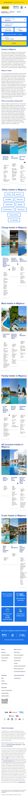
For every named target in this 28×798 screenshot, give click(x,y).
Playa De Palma (14, 215)
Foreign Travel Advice (6, 690)
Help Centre (17, 652)
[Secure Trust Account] (22, 635)
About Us (3, 652)
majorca (19, 11)
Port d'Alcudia (14, 220)
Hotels (3, 680)
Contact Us (4, 660)
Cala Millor (8, 199)
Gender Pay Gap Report (20, 665)
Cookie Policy (17, 660)
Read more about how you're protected (14, 639)
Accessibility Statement (19, 671)
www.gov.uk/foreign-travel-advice (14, 744)
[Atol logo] (12, 635)
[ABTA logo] (16, 7)
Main (2, 678)
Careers (16, 663)
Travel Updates (5, 693)
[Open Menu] (25, 7)
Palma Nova (9, 204)
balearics (12, 11)
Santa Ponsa (21, 209)
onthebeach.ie (17, 678)
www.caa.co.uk (22, 782)
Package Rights (17, 657)
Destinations (4, 11)
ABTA (7, 757)
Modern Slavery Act (18, 668)
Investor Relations (5, 655)
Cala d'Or (18, 194)
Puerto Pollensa (7, 209)
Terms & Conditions (18, 655)
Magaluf (20, 204)
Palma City (20, 199)
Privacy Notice (4, 657)
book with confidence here (8, 760)
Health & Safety (5, 695)
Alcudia (9, 194)
